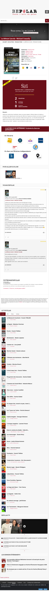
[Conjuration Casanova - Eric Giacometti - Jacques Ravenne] (4, 462)
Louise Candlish (13, 391)
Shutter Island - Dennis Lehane (16, 351)
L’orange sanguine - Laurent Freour (17, 423)
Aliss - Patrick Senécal (13, 448)
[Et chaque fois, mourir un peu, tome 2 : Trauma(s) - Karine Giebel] (4, 406)
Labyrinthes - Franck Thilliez (15, 474)
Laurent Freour (13, 425)
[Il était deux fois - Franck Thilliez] (4, 372)
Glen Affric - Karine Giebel (14, 396)
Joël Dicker (12, 502)
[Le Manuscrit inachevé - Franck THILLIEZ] (4, 320)
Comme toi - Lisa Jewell (14, 344)
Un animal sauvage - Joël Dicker (16, 500)
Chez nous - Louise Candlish (15, 390)
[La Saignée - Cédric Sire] (4, 496)
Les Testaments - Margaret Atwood (17, 506)
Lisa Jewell (12, 346)
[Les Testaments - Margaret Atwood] (4, 509)
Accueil (4, 582)
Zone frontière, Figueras (14, 480)
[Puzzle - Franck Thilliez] (4, 333)
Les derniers (10, 555)
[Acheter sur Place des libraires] (39, 156)
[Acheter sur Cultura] (35, 67)
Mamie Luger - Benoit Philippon (16, 467)
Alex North (12, 359)
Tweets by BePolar (4, 577)
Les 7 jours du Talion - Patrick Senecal (18, 410)
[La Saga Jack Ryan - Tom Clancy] (4, 489)
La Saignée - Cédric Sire (14, 494)
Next (24, 551)
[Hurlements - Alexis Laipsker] (4, 340)
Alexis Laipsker (13, 339)
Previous (24, 534)
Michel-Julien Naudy (14, 482)
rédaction (20, 302)
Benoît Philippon (13, 469)
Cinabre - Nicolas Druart (14, 364)
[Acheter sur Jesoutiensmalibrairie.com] (11, 156)
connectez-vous (29, 89)
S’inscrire (12, 288)
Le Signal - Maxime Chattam (15, 324)
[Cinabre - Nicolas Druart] (4, 366)
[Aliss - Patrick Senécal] (4, 449)
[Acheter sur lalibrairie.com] (25, 156)
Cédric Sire (12, 495)
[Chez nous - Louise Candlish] (4, 392)
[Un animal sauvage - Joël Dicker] (4, 502)
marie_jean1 (8, 248)
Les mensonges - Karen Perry (15, 434)
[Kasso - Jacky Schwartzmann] (4, 443)
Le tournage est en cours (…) (14, 178)
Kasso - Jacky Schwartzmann (15, 441)
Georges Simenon (14, 418)
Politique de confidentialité (33, 582)
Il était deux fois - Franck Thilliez (17, 370)
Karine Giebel (13, 378)
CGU (25, 582)
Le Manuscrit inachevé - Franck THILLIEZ (19, 318)
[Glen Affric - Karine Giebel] (4, 399)
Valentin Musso (13, 385)
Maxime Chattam (13, 326)
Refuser (45, 589)
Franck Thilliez (13, 319)
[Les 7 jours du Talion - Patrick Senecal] (4, 412)
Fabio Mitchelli (14, 431)
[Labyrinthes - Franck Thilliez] (4, 476)
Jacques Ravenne (21, 462)
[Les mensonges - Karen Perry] (4, 436)
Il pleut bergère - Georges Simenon (17, 416)
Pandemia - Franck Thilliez (15, 453)
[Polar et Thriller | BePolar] (24, 12)
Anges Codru (8, 197)
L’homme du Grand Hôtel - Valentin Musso (19, 383)
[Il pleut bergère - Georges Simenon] (4, 419)
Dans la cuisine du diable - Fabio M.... (18, 430)
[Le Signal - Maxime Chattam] (4, 326)
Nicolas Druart (13, 366)
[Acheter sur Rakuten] (39, 67)
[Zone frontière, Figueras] (4, 482)
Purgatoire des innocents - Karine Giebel (19, 377)
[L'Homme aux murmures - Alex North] (4, 359)
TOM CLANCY (13, 488)
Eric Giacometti (14, 462)
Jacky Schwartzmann (14, 443)
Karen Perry (12, 436)
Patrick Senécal (13, 412)
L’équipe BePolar (12, 582)
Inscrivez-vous (19, 89)
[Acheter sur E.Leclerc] (43, 67)
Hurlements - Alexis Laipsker (15, 338)
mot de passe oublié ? (20, 288)
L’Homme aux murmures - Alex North (18, 357)
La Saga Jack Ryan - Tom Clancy (16, 487)
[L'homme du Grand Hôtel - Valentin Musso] (4, 385)
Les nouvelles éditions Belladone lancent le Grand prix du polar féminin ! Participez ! (26, 560)
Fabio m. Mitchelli (20, 431)
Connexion (5, 288)
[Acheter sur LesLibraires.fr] (27, 67)
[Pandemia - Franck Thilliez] (4, 455)
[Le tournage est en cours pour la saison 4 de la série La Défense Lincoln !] (11, 174)
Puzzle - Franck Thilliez (13, 331)
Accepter (40, 589)
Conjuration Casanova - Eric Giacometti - (19, 460)
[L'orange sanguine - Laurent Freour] (4, 425)
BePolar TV (5, 515)
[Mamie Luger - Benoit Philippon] (4, 469)
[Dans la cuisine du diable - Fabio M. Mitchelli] (4, 431)
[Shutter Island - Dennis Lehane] (4, 353)
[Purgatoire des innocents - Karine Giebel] (4, 379)
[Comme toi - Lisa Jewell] (4, 346)
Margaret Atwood (13, 508)
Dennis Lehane (13, 352)
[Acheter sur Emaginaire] (31, 67)
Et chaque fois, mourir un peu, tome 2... (18, 403)
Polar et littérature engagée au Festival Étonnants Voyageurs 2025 (27, 564)
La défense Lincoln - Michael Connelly (13, 200)
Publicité (20, 582)
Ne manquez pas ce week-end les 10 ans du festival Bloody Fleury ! (27, 569)
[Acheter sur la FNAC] (23, 67)
